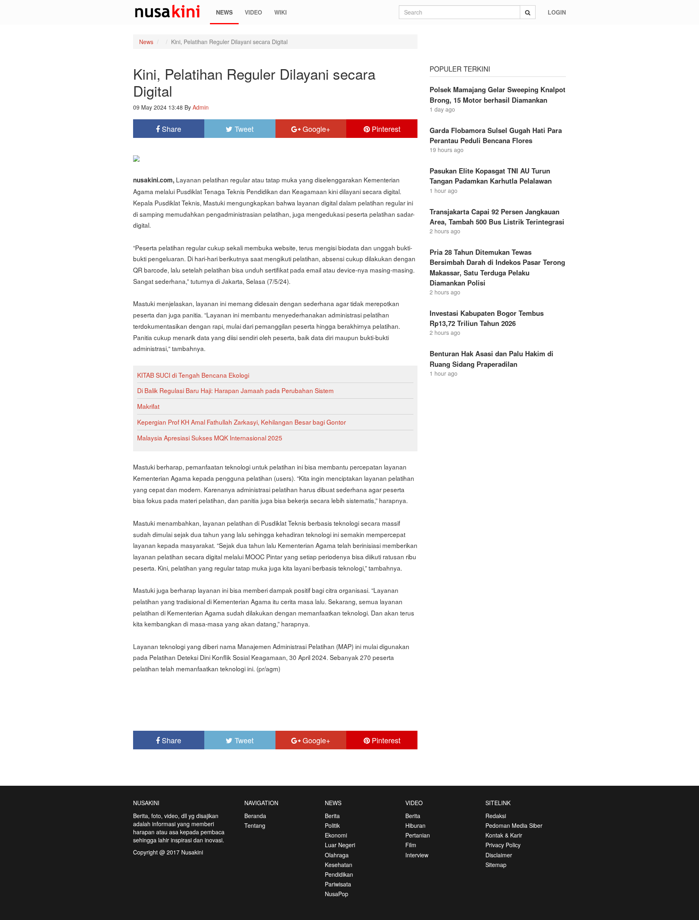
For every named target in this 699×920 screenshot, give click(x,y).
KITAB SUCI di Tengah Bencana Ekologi (193, 374)
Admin (201, 107)
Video (253, 12)
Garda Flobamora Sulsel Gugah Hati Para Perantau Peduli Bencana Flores (496, 135)
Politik (332, 825)
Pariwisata (338, 884)
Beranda (255, 816)
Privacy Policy (503, 845)
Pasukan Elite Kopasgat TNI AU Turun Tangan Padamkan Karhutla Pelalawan (491, 176)
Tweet (243, 128)
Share (170, 128)
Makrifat (148, 406)
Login (557, 12)
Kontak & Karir (503, 835)
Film (410, 845)
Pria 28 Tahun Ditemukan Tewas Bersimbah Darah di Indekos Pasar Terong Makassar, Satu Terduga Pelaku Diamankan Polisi (497, 267)
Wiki (280, 12)
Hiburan (415, 825)
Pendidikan (339, 874)
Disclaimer (498, 855)
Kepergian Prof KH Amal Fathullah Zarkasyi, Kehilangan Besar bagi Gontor (241, 421)
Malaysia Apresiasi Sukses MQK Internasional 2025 (209, 437)
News (224, 12)
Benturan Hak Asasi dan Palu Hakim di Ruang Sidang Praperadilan (491, 358)
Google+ (315, 128)
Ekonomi (336, 835)
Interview (416, 855)
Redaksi (495, 816)
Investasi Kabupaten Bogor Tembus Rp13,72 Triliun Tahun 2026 (487, 318)
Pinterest (385, 128)
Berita (332, 816)
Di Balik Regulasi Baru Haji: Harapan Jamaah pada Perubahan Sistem (235, 390)
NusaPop (336, 894)
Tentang (254, 825)
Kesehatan (338, 865)
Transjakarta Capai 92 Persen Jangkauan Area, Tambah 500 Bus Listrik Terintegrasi (497, 216)
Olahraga (337, 855)
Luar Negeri (340, 845)
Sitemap (495, 865)
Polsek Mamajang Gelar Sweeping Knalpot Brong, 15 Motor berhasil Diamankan (498, 94)
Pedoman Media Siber (513, 825)
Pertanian (417, 835)
